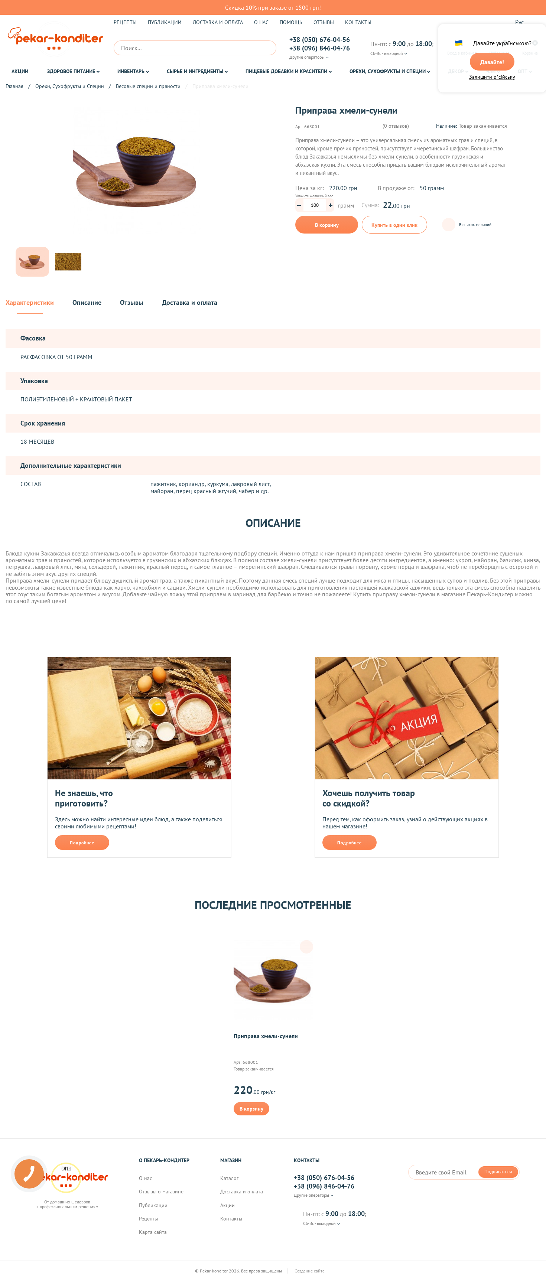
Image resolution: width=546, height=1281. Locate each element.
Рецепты (125, 22)
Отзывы (323, 22)
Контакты (358, 22)
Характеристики (30, 303)
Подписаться (498, 1171)
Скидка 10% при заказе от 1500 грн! (273, 7)
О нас (261, 22)
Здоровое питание (71, 71)
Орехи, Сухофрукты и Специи (388, 71)
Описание (86, 303)
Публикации (165, 22)
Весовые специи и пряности (148, 86)
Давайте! (492, 62)
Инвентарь (130, 71)
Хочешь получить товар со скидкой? (368, 798)
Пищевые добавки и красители (286, 71)
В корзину (327, 225)
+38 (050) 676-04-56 (319, 39)
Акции (20, 71)
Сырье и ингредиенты (195, 71)
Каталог (229, 1178)
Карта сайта (153, 1232)
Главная (14, 86)
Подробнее (82, 842)
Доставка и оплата (218, 22)
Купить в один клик (394, 225)
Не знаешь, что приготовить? (84, 798)
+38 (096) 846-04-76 (319, 48)
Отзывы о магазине (161, 1191)
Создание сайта (310, 1271)
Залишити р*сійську (492, 76)
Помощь (291, 22)
